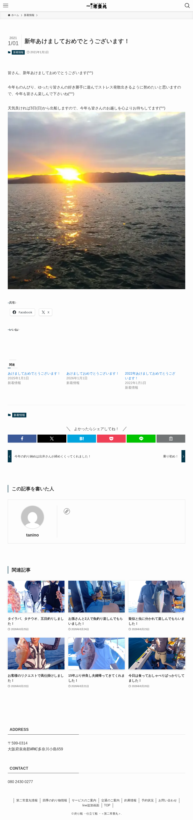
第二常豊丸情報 (27, 800)
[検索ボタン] (187, 5)
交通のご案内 (110, 800)
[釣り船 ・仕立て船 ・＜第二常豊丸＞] (96, 5)
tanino (32, 535)
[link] (67, 511)
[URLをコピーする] (171, 439)
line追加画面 (90, 805)
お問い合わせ (167, 800)
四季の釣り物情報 (55, 800)
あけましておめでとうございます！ (34, 373)
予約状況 (147, 800)
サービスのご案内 (84, 800)
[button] (22, 439)
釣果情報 (130, 800)
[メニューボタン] (5, 5)
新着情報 (18, 52)
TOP (107, 805)
